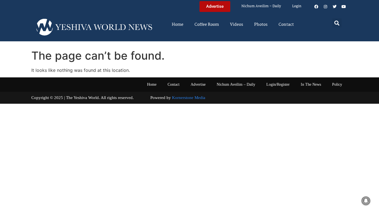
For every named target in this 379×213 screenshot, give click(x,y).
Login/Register (278, 84)
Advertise (198, 84)
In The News (311, 84)
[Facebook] (316, 7)
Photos (260, 24)
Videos (236, 24)
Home (177, 24)
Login (296, 6)
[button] (337, 22)
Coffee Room (206, 24)
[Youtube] (344, 7)
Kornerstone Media (188, 97)
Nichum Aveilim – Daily (261, 6)
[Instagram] (325, 7)
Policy (337, 84)
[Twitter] (334, 7)
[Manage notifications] (366, 200)
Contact (286, 24)
